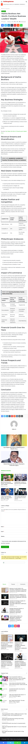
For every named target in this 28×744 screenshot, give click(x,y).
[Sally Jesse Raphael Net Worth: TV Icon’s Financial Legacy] (4, 696)
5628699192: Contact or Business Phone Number (20, 483)
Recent (4, 584)
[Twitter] (5, 416)
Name (2, 526)
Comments (22, 584)
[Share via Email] (19, 416)
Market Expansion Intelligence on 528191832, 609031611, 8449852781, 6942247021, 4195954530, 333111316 (18, 596)
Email (2, 531)
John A (4, 21)
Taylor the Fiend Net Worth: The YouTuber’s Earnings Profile (6, 498)
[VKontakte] (17, 416)
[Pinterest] (12, 416)
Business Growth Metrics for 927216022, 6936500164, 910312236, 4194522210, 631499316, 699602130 (18, 590)
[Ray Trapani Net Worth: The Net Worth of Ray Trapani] (4, 702)
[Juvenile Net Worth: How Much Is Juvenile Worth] (4, 690)
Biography (8, 8)
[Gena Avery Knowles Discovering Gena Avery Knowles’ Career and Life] (4, 685)
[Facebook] (2, 416)
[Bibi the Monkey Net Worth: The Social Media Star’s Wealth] (7, 477)
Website (2, 536)
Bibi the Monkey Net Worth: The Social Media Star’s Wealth (7, 483)
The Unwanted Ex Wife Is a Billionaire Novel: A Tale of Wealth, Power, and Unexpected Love (17, 678)
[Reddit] (14, 416)
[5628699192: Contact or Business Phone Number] (21, 477)
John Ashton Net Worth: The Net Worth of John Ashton (20, 498)
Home (3, 8)
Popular (13, 584)
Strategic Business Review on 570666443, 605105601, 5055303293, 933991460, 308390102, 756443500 (20, 664)
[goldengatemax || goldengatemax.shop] (8, 1)
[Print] (22, 416)
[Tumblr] (10, 416)
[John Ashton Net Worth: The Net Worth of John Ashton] (21, 491)
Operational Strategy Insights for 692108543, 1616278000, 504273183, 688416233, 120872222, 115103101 (7, 664)
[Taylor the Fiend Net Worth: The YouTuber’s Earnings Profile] (7, 491)
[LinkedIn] (7, 416)
